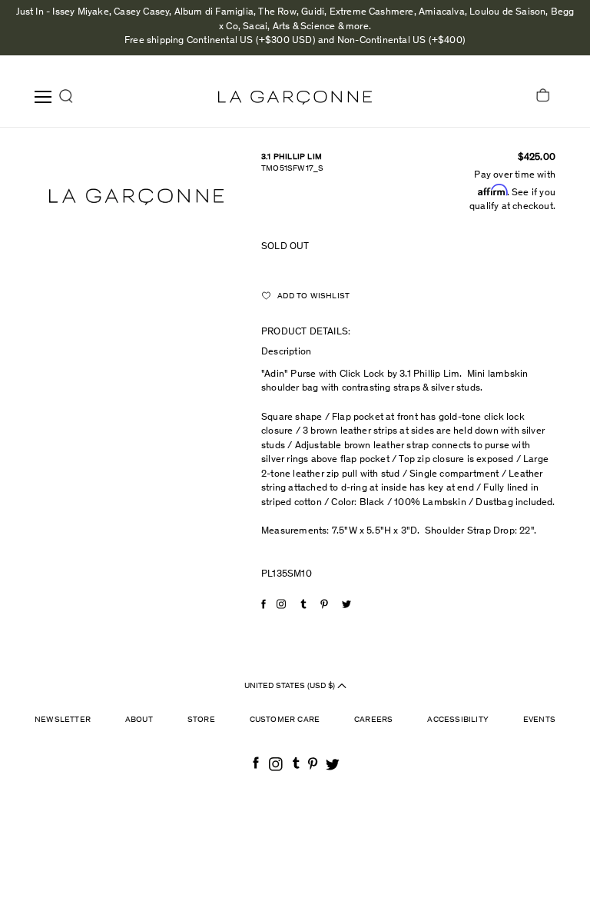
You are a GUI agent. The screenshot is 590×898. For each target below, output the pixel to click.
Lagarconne (295, 98)
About (139, 720)
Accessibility (458, 720)
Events (539, 720)
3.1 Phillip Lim (291, 157)
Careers (373, 720)
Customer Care (285, 720)
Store (201, 720)
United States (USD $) (290, 686)
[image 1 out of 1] (136, 197)
